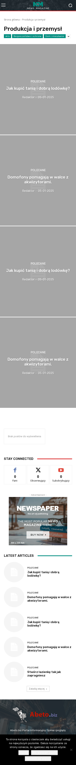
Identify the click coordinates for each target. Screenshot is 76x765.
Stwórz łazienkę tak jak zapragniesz (44, 673)
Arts (7, 36)
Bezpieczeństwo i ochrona (27, 36)
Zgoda (23, 752)
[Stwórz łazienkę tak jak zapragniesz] (14, 672)
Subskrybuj (61, 468)
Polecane (38, 81)
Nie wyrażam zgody (44, 752)
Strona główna (12, 19)
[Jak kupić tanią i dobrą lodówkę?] (38, 89)
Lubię (15, 468)
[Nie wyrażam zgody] (71, 750)
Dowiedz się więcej (38, 758)
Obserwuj (38, 468)
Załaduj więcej (37, 688)
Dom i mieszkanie (54, 36)
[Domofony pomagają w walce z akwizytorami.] (38, 180)
